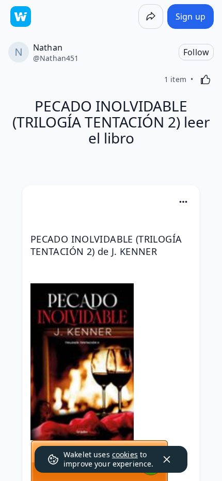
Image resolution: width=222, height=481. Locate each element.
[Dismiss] (166, 459)
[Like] (205, 79)
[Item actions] (183, 202)
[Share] (150, 16)
